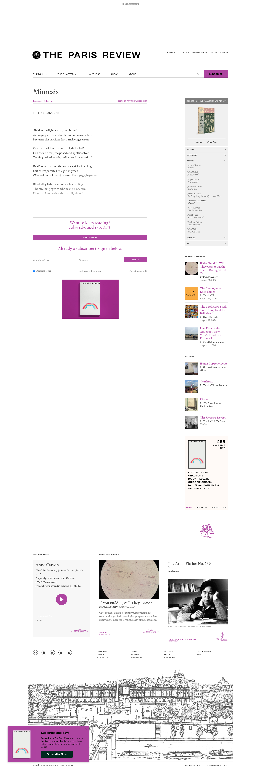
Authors (94, 74)
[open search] (198, 74)
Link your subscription (90, 270)
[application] (61, 614)
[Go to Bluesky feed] (60, 652)
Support (101, 654)
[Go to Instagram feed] (35, 652)
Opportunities (204, 651)
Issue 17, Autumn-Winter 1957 (132, 101)
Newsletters (199, 52)
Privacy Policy (192, 765)
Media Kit (135, 654)
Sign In (224, 52)
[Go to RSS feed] (69, 652)
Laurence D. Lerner (43, 101)
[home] (86, 56)
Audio (114, 74)
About (133, 74)
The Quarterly (67, 74)
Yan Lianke (173, 571)
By (169, 567)
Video (199, 654)
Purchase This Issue (206, 142)
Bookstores (170, 657)
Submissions (136, 657)
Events (171, 52)
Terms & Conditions (218, 765)
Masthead (169, 651)
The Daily (39, 74)
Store (214, 52)
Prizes (167, 654)
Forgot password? (138, 270)
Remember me (43, 270)
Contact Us (102, 657)
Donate (183, 52)
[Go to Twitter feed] (52, 652)
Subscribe (216, 73)
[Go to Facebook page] (44, 652)
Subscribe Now (57, 754)
